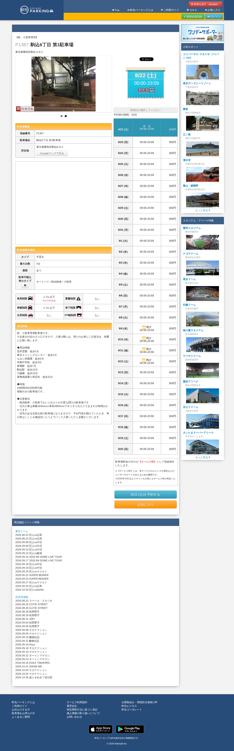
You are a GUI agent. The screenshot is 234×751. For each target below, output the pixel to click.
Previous (12, 83)
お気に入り (213, 9)
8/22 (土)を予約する (145, 494)
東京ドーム (21, 531)
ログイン (215, 16)
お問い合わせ (74, 716)
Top (117, 9)
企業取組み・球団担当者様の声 (139, 702)
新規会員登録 (194, 16)
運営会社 (72, 705)
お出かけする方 (21, 709)
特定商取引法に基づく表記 (82, 709)
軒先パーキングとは (141, 9)
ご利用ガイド (171, 9)
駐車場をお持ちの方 (23, 713)
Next (115, 83)
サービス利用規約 (77, 702)
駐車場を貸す (205, 4)
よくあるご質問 (21, 716)
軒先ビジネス (129, 705)
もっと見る (202, 210)
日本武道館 (21, 597)
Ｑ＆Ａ (193, 9)
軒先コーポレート (132, 709)
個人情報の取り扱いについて (83, 713)
